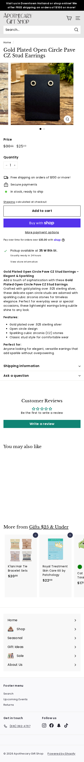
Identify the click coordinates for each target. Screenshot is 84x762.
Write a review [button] (42, 424)
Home (7, 42)
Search (8, 694)
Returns (8, 705)
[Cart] (69, 18)
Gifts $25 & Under (49, 527)
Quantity (11, 157)
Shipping (9, 202)
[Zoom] (67, 119)
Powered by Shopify (61, 754)
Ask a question (16, 376)
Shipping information (21, 366)
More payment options (42, 232)
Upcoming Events (15, 699)
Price (7, 139)
